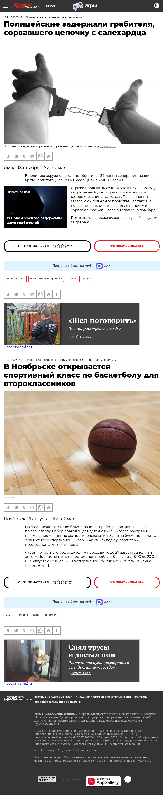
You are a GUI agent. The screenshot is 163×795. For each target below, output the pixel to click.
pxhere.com (11, 497)
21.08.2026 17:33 (14, 359)
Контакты (140, 697)
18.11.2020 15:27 (13, 17)
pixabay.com (108, 146)
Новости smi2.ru (18, 347)
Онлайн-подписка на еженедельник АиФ (103, 697)
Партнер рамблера (71, 779)
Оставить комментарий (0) (127, 246)
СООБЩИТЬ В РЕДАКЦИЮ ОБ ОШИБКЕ (57, 702)
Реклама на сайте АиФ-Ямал (53, 697)
